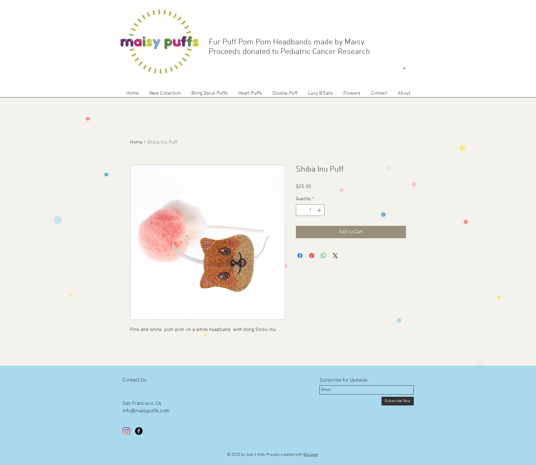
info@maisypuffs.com (146, 411)
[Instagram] (126, 431)
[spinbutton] (310, 210)
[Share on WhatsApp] (323, 255)
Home (136, 142)
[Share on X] (335, 255)
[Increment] (320, 210)
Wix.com (310, 454)
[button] (404, 68)
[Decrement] (301, 210)
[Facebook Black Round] (139, 431)
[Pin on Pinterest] (311, 255)
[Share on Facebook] (300, 255)
